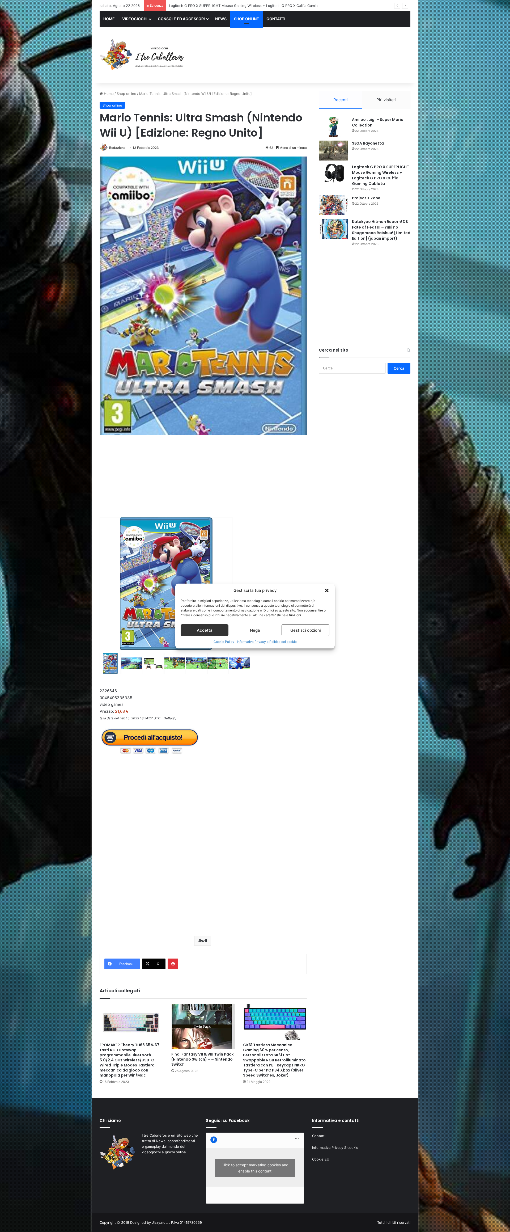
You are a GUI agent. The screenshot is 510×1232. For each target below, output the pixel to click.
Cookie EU (320, 1159)
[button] (326, 590)
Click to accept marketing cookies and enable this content (255, 1168)
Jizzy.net (159, 1222)
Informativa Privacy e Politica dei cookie (267, 642)
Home (108, 93)
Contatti (318, 1136)
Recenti (340, 99)
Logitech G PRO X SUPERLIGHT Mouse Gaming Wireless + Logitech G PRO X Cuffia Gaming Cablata (380, 175)
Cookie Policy (224, 642)
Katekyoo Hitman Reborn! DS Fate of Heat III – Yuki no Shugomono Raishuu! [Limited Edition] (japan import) (381, 230)
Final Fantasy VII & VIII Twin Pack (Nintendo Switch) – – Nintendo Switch (202, 1059)
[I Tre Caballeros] (143, 55)
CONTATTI (275, 18)
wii (204, 940)
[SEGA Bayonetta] (333, 151)
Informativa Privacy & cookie (335, 1147)
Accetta (204, 630)
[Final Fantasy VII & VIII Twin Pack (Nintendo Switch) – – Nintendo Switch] (203, 1026)
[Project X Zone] (333, 205)
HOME (109, 18)
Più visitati (386, 99)
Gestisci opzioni (305, 630)
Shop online (126, 93)
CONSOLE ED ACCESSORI (181, 18)
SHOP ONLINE (246, 18)
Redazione (117, 148)
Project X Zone (181, 5)
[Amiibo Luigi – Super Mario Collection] (333, 127)
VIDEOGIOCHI (134, 18)
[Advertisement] (308, 55)
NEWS (221, 18)
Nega (255, 630)
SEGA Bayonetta (368, 143)
